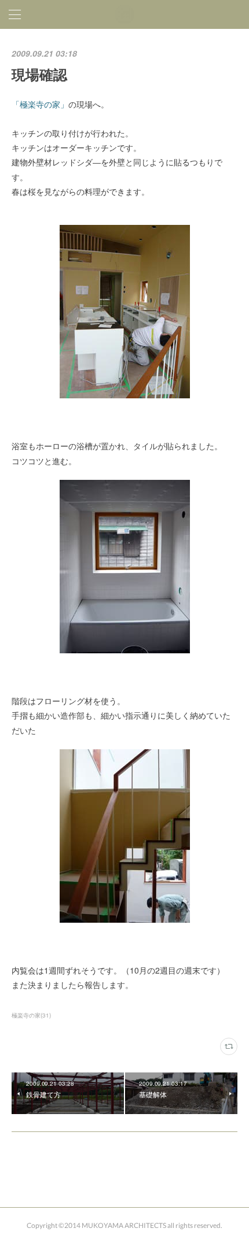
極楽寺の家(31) (31, 1015)
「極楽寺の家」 (40, 104)
